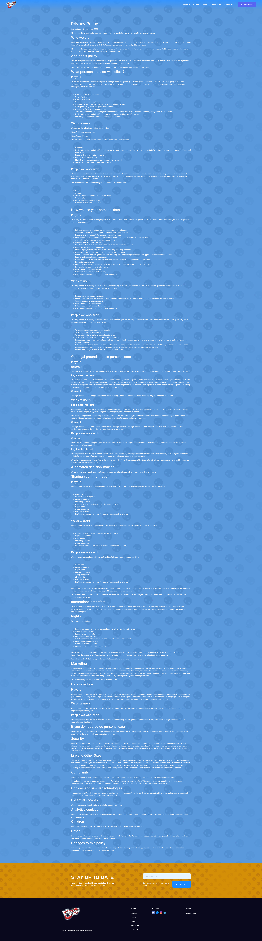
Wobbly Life (216, 5)
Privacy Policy (191, 913)
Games (196, 5)
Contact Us (228, 5)
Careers (205, 5)
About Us (186, 5)
